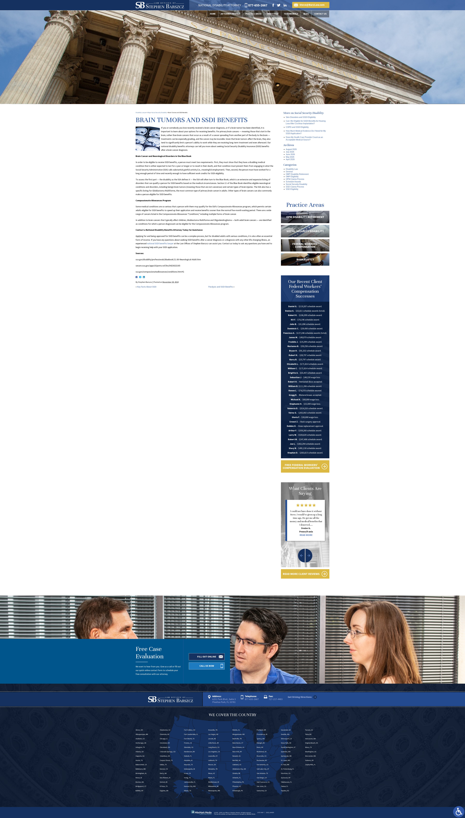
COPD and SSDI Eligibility (297, 127)
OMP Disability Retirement (297, 174)
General (289, 172)
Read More (306, 534)
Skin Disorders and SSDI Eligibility (301, 117)
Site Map (260, 812)
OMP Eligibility (292, 177)
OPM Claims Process (295, 179)
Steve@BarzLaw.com (312, 4)
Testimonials (291, 13)
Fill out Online (206, 656)
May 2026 (290, 157)
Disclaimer (270, 812)
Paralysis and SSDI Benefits (220, 286)
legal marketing (232, 814)
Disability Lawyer (141, 112)
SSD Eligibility (292, 189)
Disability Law (292, 169)
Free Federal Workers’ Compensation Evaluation (301, 466)
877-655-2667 (252, 699)
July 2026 (290, 152)
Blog (306, 13)
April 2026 (290, 159)
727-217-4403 (276, 699)
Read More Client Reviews (301, 574)
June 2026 (290, 154)
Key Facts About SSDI (146, 286)
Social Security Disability (159, 112)
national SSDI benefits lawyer (160, 243)
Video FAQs (272, 13)
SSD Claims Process (295, 187)
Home (213, 13)
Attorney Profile (230, 13)
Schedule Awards (293, 182)
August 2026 (291, 149)
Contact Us (320, 13)
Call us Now (206, 665)
